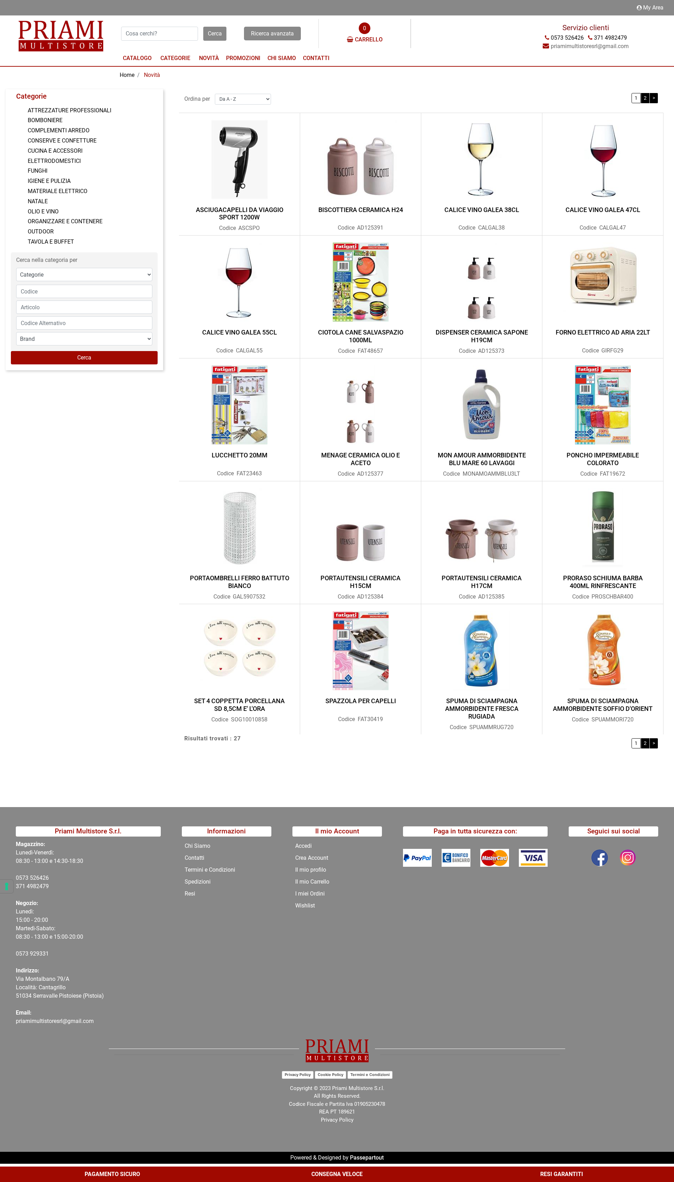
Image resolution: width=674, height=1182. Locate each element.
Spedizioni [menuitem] (198, 881)
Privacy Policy (298, 1074)
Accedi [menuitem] (303, 846)
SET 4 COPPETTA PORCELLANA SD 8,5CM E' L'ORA (239, 704)
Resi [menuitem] (190, 893)
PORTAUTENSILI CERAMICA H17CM (482, 581)
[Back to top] (654, 1155)
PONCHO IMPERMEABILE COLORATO (603, 459)
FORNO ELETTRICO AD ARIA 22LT (603, 332)
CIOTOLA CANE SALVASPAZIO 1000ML (360, 336)
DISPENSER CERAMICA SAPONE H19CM (482, 336)
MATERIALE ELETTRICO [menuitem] (57, 191)
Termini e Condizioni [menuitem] (210, 869)
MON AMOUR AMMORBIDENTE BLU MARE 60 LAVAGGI (482, 459)
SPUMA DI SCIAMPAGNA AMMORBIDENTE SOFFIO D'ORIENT (603, 704)
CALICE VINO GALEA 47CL (603, 209)
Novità (152, 75)
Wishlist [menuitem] (305, 905)
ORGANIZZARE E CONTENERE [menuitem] (65, 221)
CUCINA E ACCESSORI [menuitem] (55, 150)
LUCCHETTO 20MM (239, 455)
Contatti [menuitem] (316, 58)
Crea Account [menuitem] (311, 857)
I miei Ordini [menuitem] (310, 893)
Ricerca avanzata (272, 33)
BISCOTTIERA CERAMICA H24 (360, 209)
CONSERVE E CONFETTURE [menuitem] (62, 140)
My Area (653, 7)
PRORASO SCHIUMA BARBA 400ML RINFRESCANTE (603, 581)
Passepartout (367, 1157)
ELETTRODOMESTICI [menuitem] (54, 161)
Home (127, 75)
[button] (214, 34)
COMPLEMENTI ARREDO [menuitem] (59, 130)
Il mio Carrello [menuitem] (312, 881)
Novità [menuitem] (209, 58)
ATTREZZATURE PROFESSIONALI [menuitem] (69, 110)
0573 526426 (32, 877)
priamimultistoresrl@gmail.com (55, 1021)
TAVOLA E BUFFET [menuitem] (51, 241)
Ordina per (197, 98)
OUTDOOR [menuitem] (41, 231)
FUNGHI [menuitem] (37, 170)
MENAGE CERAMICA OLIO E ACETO (360, 459)
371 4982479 (32, 886)
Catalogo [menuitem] (137, 58)
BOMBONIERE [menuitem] (45, 120)
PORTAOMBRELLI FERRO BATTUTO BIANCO (239, 581)
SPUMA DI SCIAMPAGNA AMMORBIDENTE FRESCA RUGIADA (481, 708)
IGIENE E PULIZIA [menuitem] (49, 181)
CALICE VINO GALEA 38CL (481, 209)
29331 (41, 953)
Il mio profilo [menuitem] (310, 869)
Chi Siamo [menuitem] (281, 58)
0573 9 (24, 953)
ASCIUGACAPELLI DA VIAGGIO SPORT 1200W (239, 213)
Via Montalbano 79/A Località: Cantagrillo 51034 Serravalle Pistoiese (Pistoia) (60, 987)
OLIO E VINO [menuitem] (43, 211)
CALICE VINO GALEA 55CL (239, 332)
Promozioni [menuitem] (243, 58)
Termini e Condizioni (370, 1074)
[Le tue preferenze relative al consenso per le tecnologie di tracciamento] (6, 886)
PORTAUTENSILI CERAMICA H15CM (361, 581)
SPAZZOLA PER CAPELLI (360, 701)
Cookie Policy (330, 1074)
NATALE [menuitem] (38, 201)
